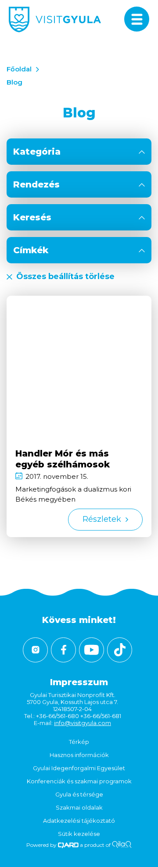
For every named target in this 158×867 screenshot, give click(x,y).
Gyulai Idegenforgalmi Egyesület (79, 767)
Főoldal (19, 69)
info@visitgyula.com (82, 722)
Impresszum (79, 682)
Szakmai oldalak (79, 807)
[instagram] (35, 649)
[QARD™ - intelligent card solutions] (68, 845)
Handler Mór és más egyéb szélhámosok (62, 459)
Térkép (79, 741)
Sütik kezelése (79, 833)
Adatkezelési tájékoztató (79, 820)
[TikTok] (119, 649)
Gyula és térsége (79, 794)
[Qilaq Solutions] (122, 845)
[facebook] (63, 649)
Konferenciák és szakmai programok (79, 781)
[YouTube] (91, 649)
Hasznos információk (79, 754)
